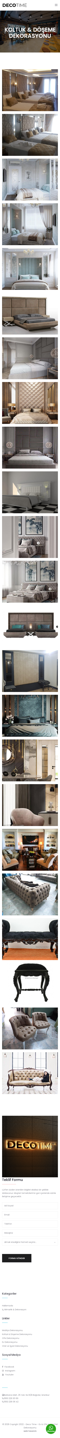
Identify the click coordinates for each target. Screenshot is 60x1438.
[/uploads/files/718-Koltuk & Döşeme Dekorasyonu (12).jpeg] (30, 358)
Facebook (9, 1366)
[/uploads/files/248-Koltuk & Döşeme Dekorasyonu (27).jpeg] (30, 939)
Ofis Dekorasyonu (10, 1338)
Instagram (10, 1370)
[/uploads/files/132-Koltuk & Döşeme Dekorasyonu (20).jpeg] (30, 671)
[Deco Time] (13, 3)
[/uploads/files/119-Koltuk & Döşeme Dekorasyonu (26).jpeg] (30, 894)
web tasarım (30, 1431)
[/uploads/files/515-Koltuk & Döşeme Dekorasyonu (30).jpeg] (30, 1073)
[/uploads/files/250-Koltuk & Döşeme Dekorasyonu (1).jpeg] (30, 90)
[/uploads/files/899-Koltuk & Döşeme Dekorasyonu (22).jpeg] (30, 716)
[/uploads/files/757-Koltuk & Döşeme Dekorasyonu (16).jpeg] (30, 537)
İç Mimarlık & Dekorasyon (14, 1309)
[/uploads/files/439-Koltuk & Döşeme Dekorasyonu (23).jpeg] (30, 760)
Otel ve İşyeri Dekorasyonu (15, 1346)
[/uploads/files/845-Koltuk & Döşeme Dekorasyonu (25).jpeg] (30, 850)
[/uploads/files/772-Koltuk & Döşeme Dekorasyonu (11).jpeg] (30, 314)
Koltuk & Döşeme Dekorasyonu (17, 1334)
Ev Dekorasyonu (9, 1342)
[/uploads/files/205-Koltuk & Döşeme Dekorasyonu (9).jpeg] (30, 269)
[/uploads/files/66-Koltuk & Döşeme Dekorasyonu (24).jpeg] (30, 805)
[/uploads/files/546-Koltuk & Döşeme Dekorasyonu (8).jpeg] (30, 224)
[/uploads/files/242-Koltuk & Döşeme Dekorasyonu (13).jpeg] (30, 403)
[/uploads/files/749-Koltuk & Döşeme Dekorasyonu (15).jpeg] (30, 492)
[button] (30, 1242)
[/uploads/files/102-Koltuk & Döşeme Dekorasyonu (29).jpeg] (30, 1028)
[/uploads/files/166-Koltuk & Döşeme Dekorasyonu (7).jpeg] (30, 180)
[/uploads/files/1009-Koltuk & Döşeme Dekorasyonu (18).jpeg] (30, 626)
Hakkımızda (7, 1305)
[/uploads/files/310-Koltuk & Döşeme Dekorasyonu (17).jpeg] (30, 582)
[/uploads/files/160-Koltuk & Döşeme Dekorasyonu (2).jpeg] (30, 135)
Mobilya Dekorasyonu (12, 1330)
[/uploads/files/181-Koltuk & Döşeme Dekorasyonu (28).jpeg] (30, 984)
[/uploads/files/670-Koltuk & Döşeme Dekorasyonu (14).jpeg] (30, 448)
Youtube (9, 1374)
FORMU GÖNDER (17, 1258)
